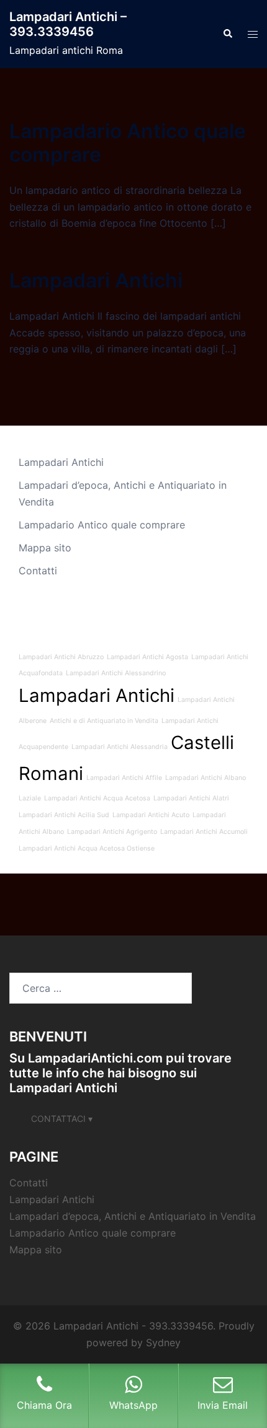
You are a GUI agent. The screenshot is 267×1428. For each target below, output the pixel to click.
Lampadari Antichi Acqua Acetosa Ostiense (87, 848)
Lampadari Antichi (96, 280)
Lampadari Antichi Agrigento (112, 832)
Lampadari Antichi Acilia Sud (64, 815)
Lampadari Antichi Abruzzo (61, 657)
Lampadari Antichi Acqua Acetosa (97, 798)
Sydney (163, 1342)
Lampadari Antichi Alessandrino (116, 673)
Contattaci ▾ (62, 1118)
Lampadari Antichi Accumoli (204, 832)
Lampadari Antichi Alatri (191, 798)
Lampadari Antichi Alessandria (119, 747)
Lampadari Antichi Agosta (147, 657)
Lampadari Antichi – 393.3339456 (68, 24)
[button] (227, 34)
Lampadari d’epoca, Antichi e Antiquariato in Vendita (132, 1216)
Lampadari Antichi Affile (124, 778)
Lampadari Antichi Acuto (150, 815)
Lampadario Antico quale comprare (127, 143)
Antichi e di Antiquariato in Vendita (104, 721)
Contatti (38, 570)
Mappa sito (45, 547)
